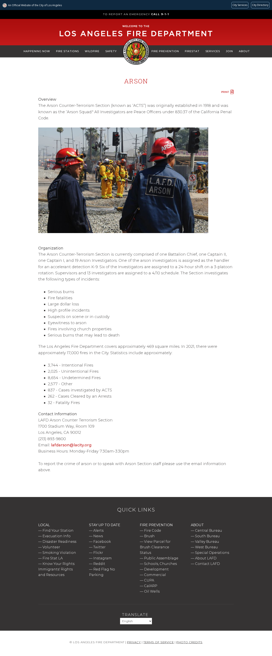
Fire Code (152, 531)
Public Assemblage (161, 558)
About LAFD (206, 558)
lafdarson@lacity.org (71, 445)
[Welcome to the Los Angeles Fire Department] (136, 36)
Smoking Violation (59, 553)
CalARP (150, 586)
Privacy (134, 642)
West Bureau (206, 547)
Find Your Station (58, 531)
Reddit (99, 564)
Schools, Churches (160, 564)
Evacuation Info (56, 536)
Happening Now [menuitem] (37, 51)
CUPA (149, 580)
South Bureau (207, 536)
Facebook (102, 542)
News (98, 536)
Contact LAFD (207, 564)
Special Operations (212, 553)
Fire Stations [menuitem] (67, 51)
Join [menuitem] (229, 51)
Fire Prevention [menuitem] (165, 51)
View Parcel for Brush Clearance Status (155, 547)
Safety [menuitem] (111, 51)
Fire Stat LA (52, 558)
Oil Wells (152, 591)
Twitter (99, 547)
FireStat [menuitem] (192, 51)
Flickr (98, 553)
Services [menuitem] (212, 51)
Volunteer (51, 547)
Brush (149, 536)
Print (227, 92)
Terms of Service (158, 642)
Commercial (155, 575)
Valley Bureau (207, 542)
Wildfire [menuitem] (92, 51)
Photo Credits (189, 642)
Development (156, 569)
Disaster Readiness (59, 542)
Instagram (102, 558)
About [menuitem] (244, 51)
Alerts (98, 531)
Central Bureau (208, 531)
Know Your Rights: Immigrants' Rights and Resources (56, 569)
